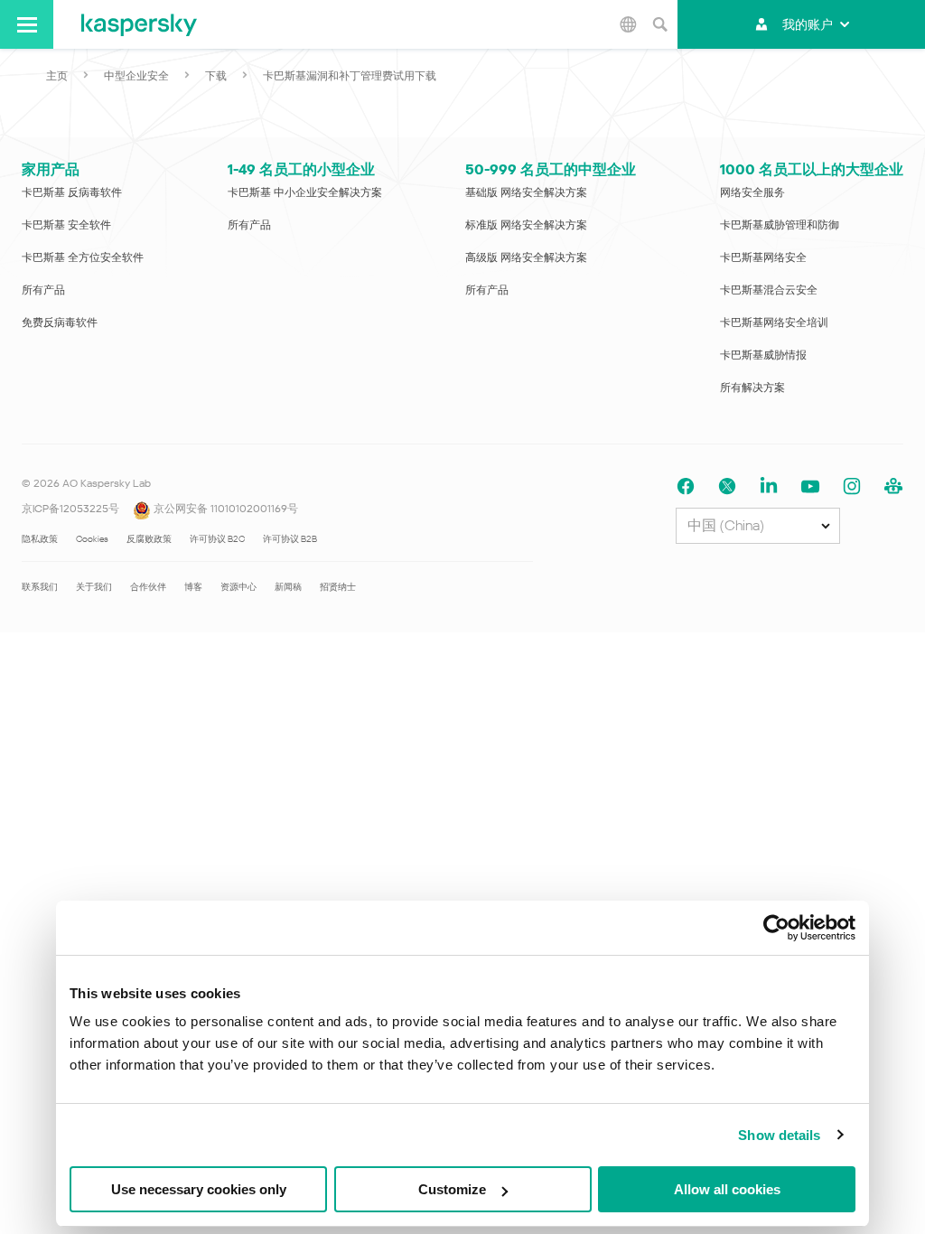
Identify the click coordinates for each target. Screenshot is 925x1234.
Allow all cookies (727, 1189)
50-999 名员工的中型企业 (550, 169)
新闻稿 (288, 587)
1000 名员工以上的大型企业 (811, 169)
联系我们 (40, 587)
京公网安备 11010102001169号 (224, 508)
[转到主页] (139, 24)
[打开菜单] (26, 24)
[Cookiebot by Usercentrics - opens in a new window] (776, 927)
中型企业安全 (136, 76)
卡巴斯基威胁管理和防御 (779, 225)
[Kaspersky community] (893, 486)
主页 (57, 76)
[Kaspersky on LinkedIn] (769, 486)
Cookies (92, 539)
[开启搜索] (659, 24)
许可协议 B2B (290, 539)
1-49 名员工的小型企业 (301, 169)
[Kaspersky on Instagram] (852, 486)
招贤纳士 (338, 587)
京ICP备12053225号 (70, 508)
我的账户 (807, 24)
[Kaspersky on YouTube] (810, 486)
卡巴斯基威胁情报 (763, 355)
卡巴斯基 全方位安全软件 (83, 257)
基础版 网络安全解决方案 (526, 192)
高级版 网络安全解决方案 (526, 257)
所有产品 (43, 290)
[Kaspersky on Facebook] (686, 486)
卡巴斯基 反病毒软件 (72, 192)
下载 (216, 76)
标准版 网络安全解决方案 (526, 225)
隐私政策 (40, 539)
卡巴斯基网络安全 (763, 257)
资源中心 (238, 587)
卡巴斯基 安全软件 (66, 225)
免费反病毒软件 (60, 322)
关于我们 (94, 587)
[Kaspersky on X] (727, 486)
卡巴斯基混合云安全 (769, 290)
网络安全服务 (752, 192)
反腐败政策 (149, 539)
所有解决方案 (752, 387)
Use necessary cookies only (198, 1189)
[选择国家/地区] (628, 24)
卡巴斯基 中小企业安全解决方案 (305, 192)
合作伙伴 (148, 587)
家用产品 (50, 169)
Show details (779, 1135)
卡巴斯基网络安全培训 (774, 322)
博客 (193, 587)
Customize (452, 1189)
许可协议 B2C (217, 539)
